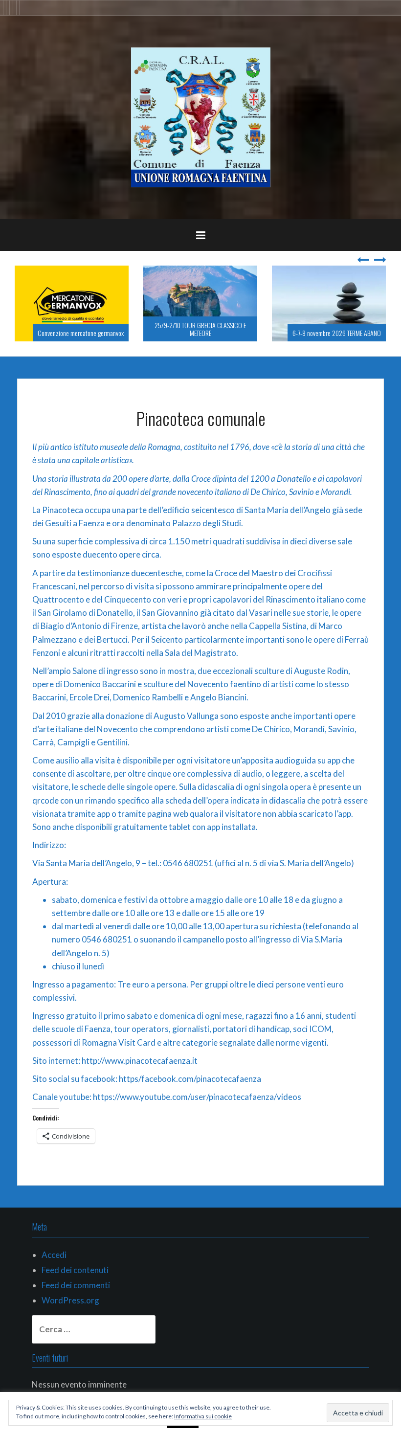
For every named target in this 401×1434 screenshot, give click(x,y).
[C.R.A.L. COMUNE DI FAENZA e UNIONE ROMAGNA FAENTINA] (200, 116)
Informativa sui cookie (203, 1416)
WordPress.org (70, 1300)
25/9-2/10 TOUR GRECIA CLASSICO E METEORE (200, 328)
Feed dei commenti (76, 1285)
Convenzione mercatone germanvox (81, 333)
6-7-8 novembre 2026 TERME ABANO (336, 333)
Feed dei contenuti (75, 1270)
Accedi (54, 1255)
